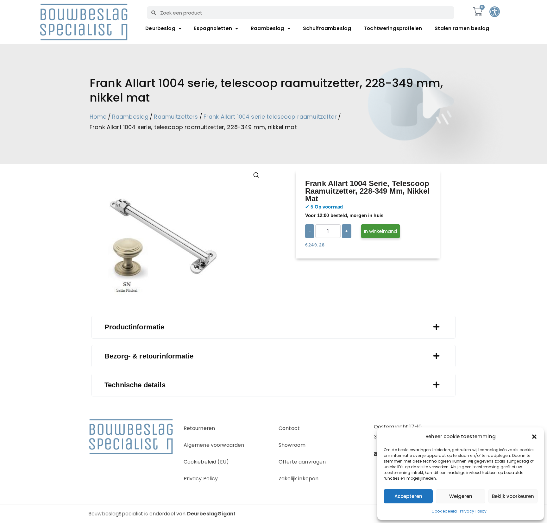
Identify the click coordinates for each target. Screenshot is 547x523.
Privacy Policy (473, 511)
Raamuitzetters (176, 117)
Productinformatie (134, 327)
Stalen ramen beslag (462, 28)
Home (98, 117)
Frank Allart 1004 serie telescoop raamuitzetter (270, 117)
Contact (289, 428)
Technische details (135, 385)
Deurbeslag (160, 28)
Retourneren (199, 428)
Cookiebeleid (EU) (206, 461)
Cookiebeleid (444, 511)
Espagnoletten (213, 28)
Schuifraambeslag (327, 28)
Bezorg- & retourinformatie (148, 356)
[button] (534, 436)
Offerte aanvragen (302, 461)
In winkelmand (380, 231)
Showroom (292, 445)
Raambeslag (267, 28)
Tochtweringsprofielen (393, 28)
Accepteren (408, 496)
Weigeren (460, 496)
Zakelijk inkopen (298, 478)
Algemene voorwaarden (214, 445)
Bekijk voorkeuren (513, 496)
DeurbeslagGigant (211, 513)
